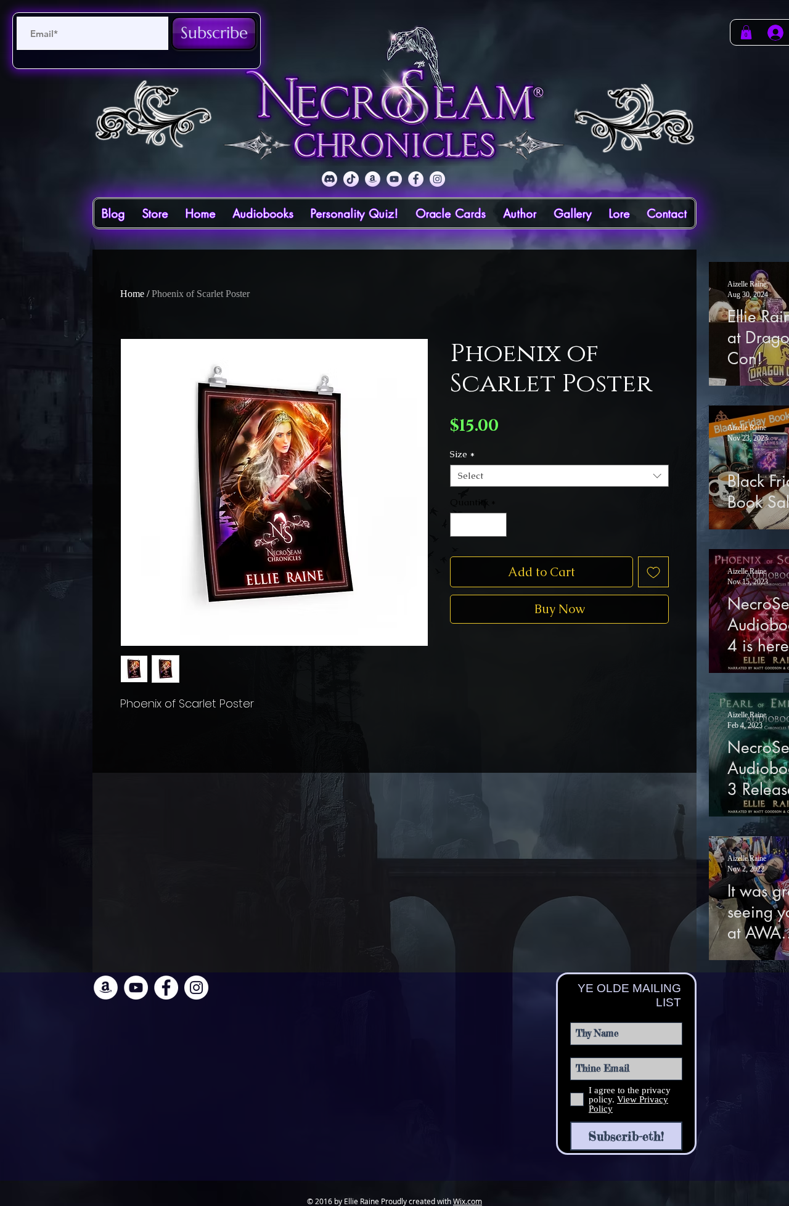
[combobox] (559, 476)
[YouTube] (394, 179)
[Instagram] (437, 179)
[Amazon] (372, 179)
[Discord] (329, 179)
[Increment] (497, 524)
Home (132, 293)
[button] (746, 32)
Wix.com (467, 1201)
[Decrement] (460, 524)
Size (462, 454)
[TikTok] (351, 179)
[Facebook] (415, 179)
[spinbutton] (478, 524)
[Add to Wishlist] (653, 571)
